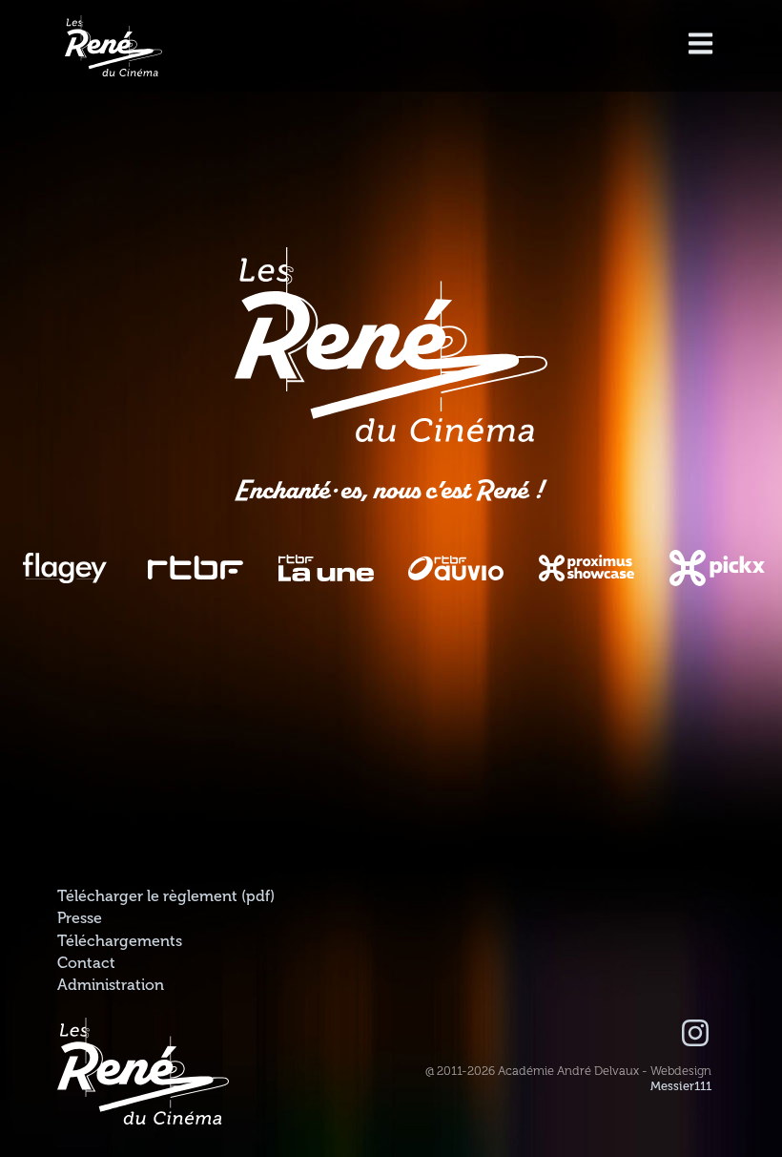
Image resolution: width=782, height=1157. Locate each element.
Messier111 (680, 1086)
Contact (86, 963)
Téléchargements (119, 941)
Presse (79, 918)
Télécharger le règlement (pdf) (166, 896)
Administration (110, 985)
